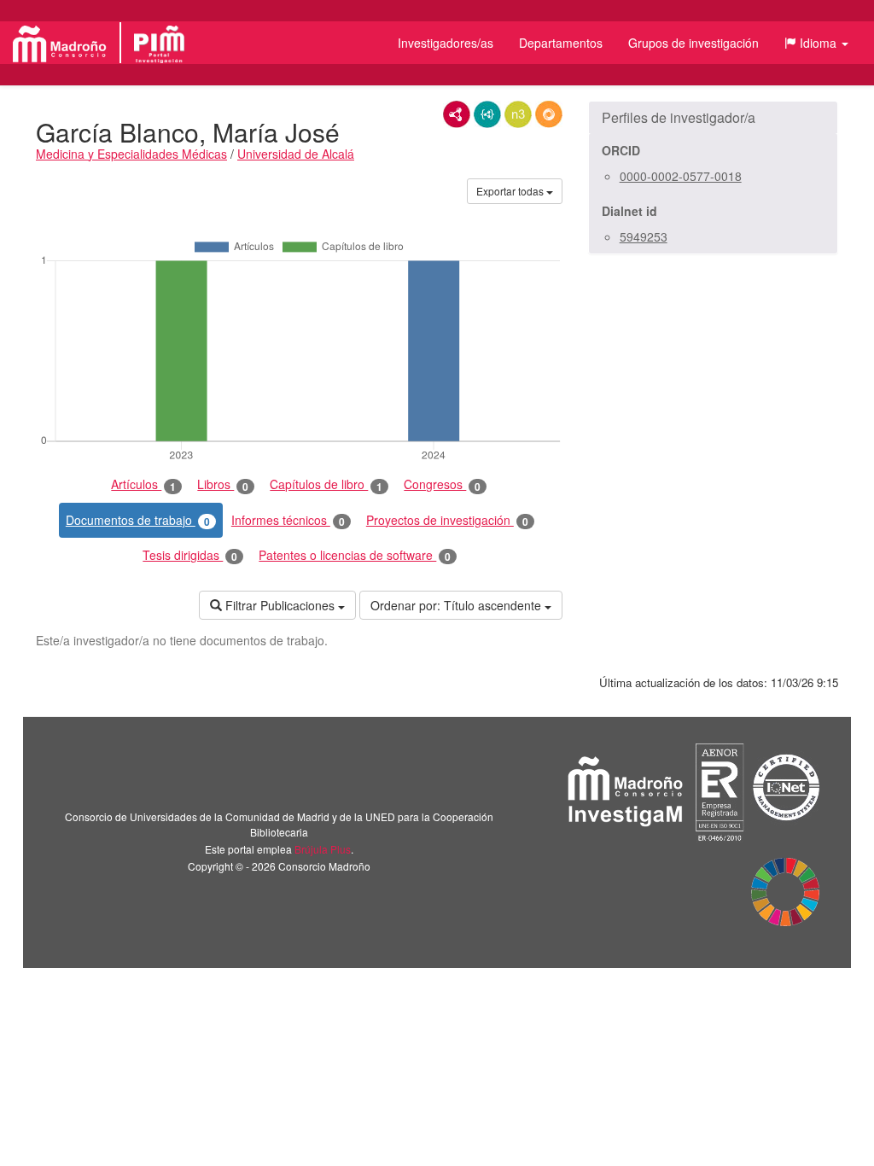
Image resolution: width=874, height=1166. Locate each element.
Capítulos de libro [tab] (326, 484)
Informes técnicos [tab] (288, 520)
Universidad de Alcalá (295, 153)
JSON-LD (487, 114)
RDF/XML (456, 114)
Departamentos (561, 42)
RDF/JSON (548, 114)
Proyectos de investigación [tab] (447, 520)
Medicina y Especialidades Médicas (131, 153)
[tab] (713, 118)
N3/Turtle (518, 114)
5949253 (643, 236)
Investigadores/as (445, 42)
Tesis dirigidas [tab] (190, 555)
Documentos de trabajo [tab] (138, 520)
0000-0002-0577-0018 (681, 175)
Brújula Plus (322, 849)
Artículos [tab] (143, 484)
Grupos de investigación (693, 42)
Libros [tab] (222, 484)
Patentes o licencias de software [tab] (355, 555)
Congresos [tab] (442, 484)
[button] (816, 42)
